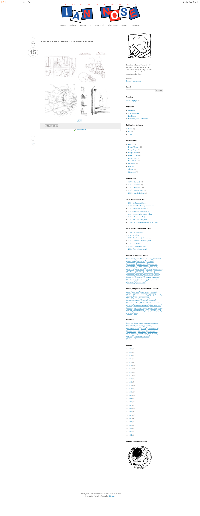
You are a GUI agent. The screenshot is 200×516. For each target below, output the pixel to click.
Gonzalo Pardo (131, 267)
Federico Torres (131, 264)
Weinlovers (153, 311)
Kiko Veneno (141, 331)
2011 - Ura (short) (134, 243)
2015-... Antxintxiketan (135, 190)
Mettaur (143, 303)
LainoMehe (152, 300)
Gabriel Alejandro (153, 264)
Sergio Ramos (130, 282)
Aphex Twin (130, 326)
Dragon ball (158, 295)
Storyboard (132, 172)
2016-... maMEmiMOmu (136, 193)
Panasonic (130, 308)
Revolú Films (137, 308)
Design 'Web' (132, 158)
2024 (130, 349)
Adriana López (140, 259)
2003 (130, 415)
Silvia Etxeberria (140, 282)
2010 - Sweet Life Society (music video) (141, 206)
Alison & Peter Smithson (151, 323)
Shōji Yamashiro (131, 333)
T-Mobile (129, 311)
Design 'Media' (133, 152)
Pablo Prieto (148, 277)
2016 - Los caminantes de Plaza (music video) (143, 222)
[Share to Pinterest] (57, 125)
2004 (130, 412)
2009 (130, 395)
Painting (131, 166)
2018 (130, 365)
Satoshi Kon (150, 331)
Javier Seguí (149, 269)
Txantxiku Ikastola (139, 311)
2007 (130, 402)
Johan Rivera (139, 272)
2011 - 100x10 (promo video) (137, 208)
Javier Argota (130, 269)
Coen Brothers (139, 326)
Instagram (83, 25)
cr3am (135, 313)
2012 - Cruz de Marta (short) (137, 246)
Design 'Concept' (133, 147)
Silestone (150, 308)
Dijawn (151, 295)
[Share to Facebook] (54, 125)
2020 (130, 359)
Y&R (159, 311)
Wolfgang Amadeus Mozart (134, 339)
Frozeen (63, 25)
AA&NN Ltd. (99, 25)
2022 (130, 352)
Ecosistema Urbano (144, 297)
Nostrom (129, 305)
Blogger (111, 496)
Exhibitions (132, 116)
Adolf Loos (130, 323)
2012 (130, 385)
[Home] (33, 138)
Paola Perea (156, 277)
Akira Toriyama (139, 323)
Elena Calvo (150, 261)
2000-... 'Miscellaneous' (136, 232)
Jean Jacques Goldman (133, 328)
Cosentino (137, 295)
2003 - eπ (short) (133, 235)
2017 (130, 369)
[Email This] (46, 125)
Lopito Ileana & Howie (133, 303)
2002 (130, 418)
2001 (130, 422)
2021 (130, 355)
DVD (130, 131)
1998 (130, 432)
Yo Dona (129, 313)
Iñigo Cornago (153, 267)
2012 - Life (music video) (136, 217)
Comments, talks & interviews (138, 119)
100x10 (129, 292)
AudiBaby (153, 292)
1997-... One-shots (134, 182)
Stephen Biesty (142, 333)
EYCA (135, 297)
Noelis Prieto (130, 277)
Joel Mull (143, 328)
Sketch (80, 121)
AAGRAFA (136, 292)
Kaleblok (144, 300)
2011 (130, 388)
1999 (130, 428)
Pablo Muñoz (139, 277)
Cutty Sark (144, 295)
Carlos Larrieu (131, 261)
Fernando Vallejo (141, 264)
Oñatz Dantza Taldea (155, 305)
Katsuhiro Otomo (131, 331)
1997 (130, 435)
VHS (130, 134)
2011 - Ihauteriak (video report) (138, 211)
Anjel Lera (148, 259)
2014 (130, 379)
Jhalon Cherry (158, 269)
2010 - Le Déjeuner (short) (137, 203)
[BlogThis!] (49, 125)
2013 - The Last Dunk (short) (137, 219)
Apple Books (135, 25)
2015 (130, 375)
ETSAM (129, 297)
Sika (144, 308)
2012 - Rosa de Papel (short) (137, 249)
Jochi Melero (130, 272)
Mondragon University (153, 303)
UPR (147, 311)
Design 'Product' (133, 155)
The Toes (129, 336)
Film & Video (132, 161)
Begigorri (129, 295)
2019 (130, 362)
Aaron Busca (130, 259)
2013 (130, 382)
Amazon (124, 25)
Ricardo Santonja (131, 280)
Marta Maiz (139, 274)
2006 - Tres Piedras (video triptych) (139, 238)
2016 (130, 372)
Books (130, 129)
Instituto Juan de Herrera (133, 300)
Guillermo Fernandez (142, 267)
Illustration (131, 163)
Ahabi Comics (113, 25)
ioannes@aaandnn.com (133, 81)
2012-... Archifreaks (134, 187)
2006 (130, 405)
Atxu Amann (156, 259)
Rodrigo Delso (152, 280)
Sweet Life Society (152, 333)
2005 (130, 408)
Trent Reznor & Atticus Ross (141, 336)
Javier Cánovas (140, 269)
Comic (130, 144)
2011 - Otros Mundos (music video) (140, 214)
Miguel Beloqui (148, 274)
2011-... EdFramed (134, 185)
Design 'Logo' (132, 150)
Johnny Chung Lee (153, 328)
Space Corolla (158, 308)
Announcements (133, 113)
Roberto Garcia (142, 280)
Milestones (131, 110)
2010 (130, 392)
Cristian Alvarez (141, 261)
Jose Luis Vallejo (149, 272)
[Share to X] (51, 125)
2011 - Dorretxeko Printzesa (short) (139, 241)
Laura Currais (130, 274)
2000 (130, 425)
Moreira (157, 274)
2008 (130, 398)
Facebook (73, 25)
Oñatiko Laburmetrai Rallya (141, 305)
